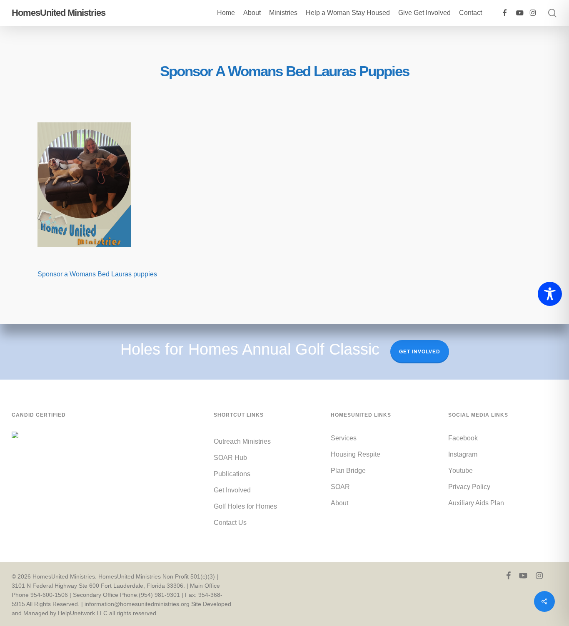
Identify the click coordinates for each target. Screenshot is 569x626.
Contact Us (230, 522)
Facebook (463, 438)
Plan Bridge (348, 470)
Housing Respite (355, 454)
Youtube (460, 470)
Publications (232, 473)
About (339, 503)
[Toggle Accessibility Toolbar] (550, 294)
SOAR (340, 486)
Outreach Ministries (242, 441)
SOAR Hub (230, 457)
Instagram (462, 454)
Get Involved (419, 352)
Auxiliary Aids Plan (476, 503)
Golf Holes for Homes (245, 506)
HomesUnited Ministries (58, 12)
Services (344, 438)
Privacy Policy (469, 486)
